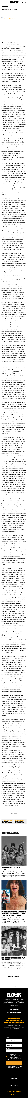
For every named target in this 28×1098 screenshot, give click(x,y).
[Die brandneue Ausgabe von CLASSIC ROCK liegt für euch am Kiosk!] (14, 895)
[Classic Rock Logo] (14, 2)
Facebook (14, 1010)
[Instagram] (7, 1012)
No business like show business (13, 959)
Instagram (15, 1013)
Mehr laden (13, 976)
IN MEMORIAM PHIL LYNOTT (10, 869)
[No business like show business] (14, 941)
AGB (14, 1088)
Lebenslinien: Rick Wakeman (19, 822)
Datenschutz (14, 1082)
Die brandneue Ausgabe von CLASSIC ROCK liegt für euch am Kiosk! (13, 914)
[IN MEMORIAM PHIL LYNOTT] (14, 851)
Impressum (14, 1085)
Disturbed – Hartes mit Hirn (7, 822)
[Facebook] (8, 1009)
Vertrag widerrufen (14, 1091)
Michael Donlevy (5, 9)
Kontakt (14, 1078)
